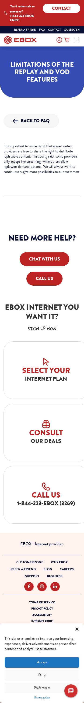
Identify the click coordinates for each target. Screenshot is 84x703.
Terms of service (42, 602)
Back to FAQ (35, 120)
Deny (42, 675)
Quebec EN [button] (72, 30)
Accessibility (42, 615)
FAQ (42, 30)
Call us (44, 278)
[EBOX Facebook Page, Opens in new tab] (29, 586)
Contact (61, 8)
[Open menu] (76, 40)
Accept (42, 662)
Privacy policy (42, 698)
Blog (47, 569)
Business (55, 576)
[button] (77, 629)
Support (32, 576)
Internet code (42, 621)
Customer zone (29, 562)
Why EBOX (59, 562)
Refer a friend (25, 30)
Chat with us (44, 259)
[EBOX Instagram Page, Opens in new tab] (42, 586)
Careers (67, 569)
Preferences (42, 687)
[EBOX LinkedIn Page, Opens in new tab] (55, 586)
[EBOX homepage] (20, 40)
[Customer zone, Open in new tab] (59, 40)
